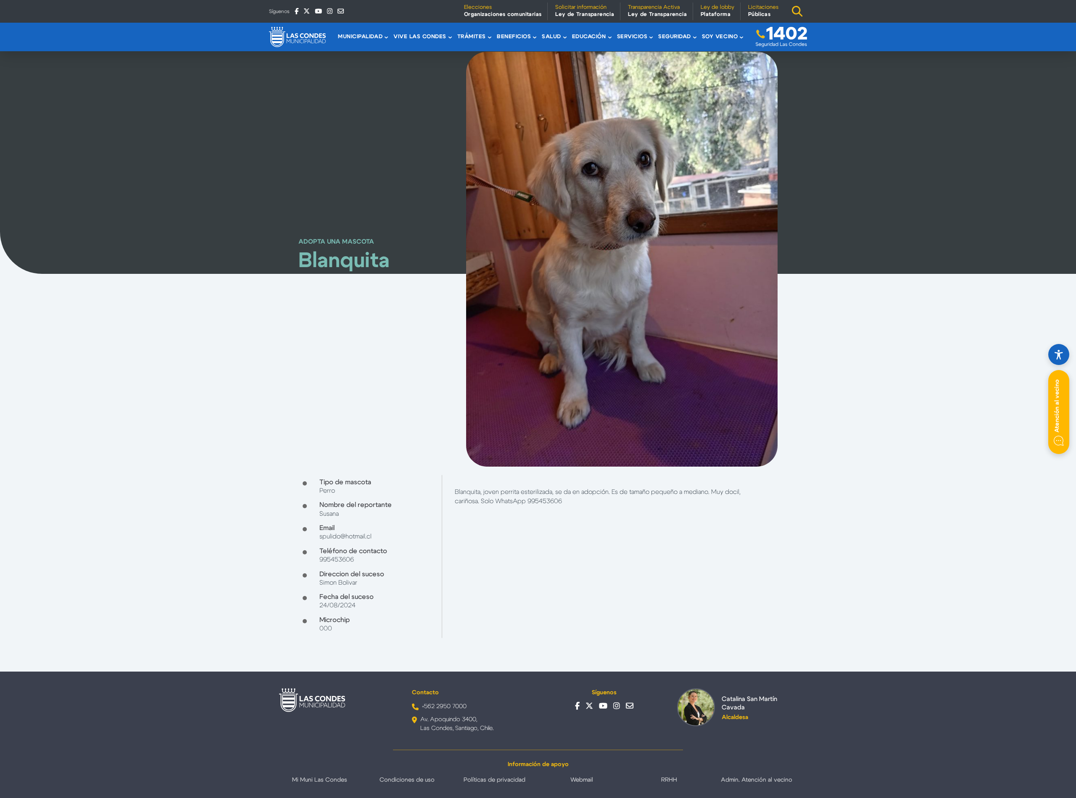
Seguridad (674, 36)
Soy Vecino (720, 36)
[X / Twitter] (306, 11)
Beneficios (514, 36)
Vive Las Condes (419, 36)
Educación (589, 36)
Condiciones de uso (407, 780)
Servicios (632, 36)
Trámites (471, 36)
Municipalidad (360, 36)
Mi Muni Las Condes (319, 780)
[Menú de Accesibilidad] (1058, 354)
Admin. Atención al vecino (756, 780)
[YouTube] (318, 11)
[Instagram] (329, 11)
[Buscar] (797, 11)
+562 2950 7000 (444, 706)
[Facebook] (296, 11)
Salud (551, 36)
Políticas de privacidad (494, 780)
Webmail (581, 780)
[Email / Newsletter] (341, 11)
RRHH (669, 780)
